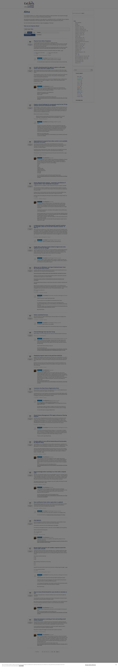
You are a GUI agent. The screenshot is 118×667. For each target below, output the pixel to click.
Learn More (21, 665)
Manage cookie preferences (90, 664)
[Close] (116, 664)
